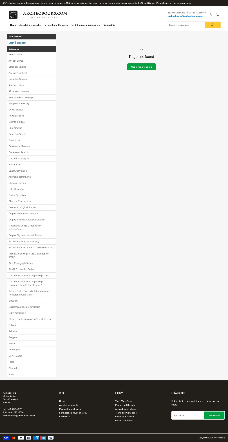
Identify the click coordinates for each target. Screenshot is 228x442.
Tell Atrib (13, 325)
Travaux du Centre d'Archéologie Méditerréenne (25, 227)
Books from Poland (124, 416)
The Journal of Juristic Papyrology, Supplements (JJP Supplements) (26, 283)
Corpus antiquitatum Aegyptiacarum (27, 219)
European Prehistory (19, 103)
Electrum (13, 300)
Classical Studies (17, 66)
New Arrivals (15, 54)
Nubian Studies (16, 115)
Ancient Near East (18, 73)
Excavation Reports (19, 152)
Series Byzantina (17, 195)
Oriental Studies (17, 122)
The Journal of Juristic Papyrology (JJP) (29, 275)
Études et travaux (17, 183)
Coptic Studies (16, 109)
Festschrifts (14, 164)
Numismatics (15, 128)
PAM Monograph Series (21, 263)
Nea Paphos (15, 349)
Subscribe (214, 415)
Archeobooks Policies (125, 409)
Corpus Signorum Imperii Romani (25, 235)
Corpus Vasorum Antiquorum (23, 213)
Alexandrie (14, 368)
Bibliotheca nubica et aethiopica (24, 307)
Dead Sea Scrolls (17, 134)
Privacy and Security (125, 405)
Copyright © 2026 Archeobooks (212, 438)
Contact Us (109, 25)
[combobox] (194, 25)
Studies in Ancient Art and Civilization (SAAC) (31, 247)
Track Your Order (123, 401)
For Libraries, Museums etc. (85, 25)
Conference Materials (19, 146)
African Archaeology (19, 91)
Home (13, 25)
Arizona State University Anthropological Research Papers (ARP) (29, 293)
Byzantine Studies (18, 79)
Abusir (12, 343)
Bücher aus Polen (124, 420)
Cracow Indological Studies (22, 207)
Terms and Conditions (126, 413)
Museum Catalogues (19, 158)
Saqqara (13, 337)
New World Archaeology (21, 97)
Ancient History (16, 85)
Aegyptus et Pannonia (20, 176)
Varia (11, 374)
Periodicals (14, 140)
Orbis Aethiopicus (17, 313)
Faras (11, 361)
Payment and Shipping (56, 25)
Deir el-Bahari (15, 355)
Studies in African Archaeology (24, 241)
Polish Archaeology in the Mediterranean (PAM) (29, 255)
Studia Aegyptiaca (18, 170)
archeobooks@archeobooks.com (185, 16)
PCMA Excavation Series (21, 269)
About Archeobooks (30, 25)
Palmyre (13, 331)
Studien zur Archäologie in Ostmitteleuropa (30, 319)
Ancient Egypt (16, 60)
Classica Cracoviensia (20, 201)
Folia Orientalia (16, 189)
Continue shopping (141, 67)
